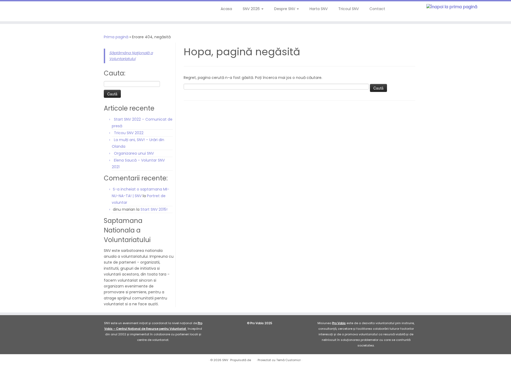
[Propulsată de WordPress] (254, 359)
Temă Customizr (288, 360)
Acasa (226, 8)
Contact (377, 8)
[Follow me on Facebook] (22, 10)
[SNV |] (452, 7)
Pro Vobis (339, 323)
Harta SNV (319, 8)
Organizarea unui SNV (134, 153)
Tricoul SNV (348, 8)
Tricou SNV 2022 (128, 133)
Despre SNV (285, 8)
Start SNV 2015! (154, 209)
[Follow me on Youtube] (36, 10)
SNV (225, 360)
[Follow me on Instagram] (29, 10)
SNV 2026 (252, 8)
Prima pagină (116, 37)
